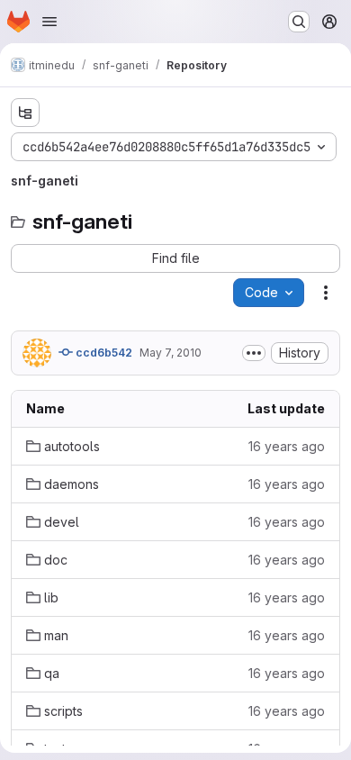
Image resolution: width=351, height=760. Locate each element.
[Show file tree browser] (25, 112)
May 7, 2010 (171, 352)
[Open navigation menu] (49, 21)
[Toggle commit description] (254, 353)
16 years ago (286, 446)
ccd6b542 (102, 352)
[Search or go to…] (299, 21)
